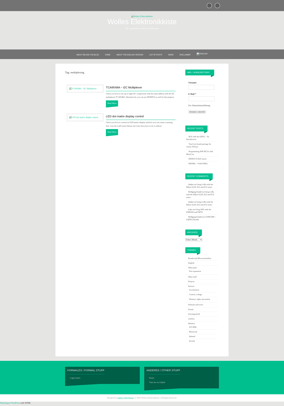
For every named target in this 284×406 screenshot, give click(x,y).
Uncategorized (194, 314)
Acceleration (194, 290)
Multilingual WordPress (10, 403)
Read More (112, 103)
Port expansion (195, 271)
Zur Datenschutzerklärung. (199, 105)
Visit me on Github (157, 382)
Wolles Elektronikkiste (142, 22)
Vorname (192, 83)
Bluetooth (193, 332)
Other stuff (192, 277)
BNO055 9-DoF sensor (198, 159)
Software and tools (195, 305)
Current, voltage (195, 294)
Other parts (192, 268)
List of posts (155, 55)
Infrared (192, 336)
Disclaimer (185, 55)
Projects (191, 281)
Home (107, 55)
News (171, 55)
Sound (190, 309)
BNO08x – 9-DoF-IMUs (198, 163)
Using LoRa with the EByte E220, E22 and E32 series (200, 194)
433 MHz (193, 327)
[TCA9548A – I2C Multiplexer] (83, 88)
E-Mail (192, 94)
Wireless (191, 323)
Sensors (191, 286)
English (191, 263)
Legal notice (75, 378)
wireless (191, 319)
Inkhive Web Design (126, 398)
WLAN (192, 341)
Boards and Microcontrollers (199, 258)
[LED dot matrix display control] (83, 117)
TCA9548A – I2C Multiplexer (124, 87)
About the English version (129, 55)
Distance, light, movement (199, 299)
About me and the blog (87, 55)
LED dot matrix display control (125, 116)
